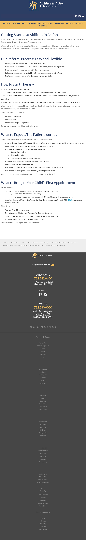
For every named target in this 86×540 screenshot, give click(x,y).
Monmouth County (43, 337)
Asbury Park (43, 343)
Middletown (43, 430)
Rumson (43, 456)
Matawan (43, 427)
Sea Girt (43, 459)
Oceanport (43, 448)
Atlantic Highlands (43, 346)
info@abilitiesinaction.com (41, 265)
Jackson (43, 497)
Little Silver (43, 404)
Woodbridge (43, 529)
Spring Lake (43, 474)
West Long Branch (43, 482)
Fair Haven (43, 372)
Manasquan (43, 422)
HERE (70, 200)
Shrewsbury (43, 462)
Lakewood (43, 500)
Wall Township (43, 480)
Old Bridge (43, 524)
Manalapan (43, 409)
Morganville (43, 433)
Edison (43, 518)
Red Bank (43, 453)
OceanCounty (43, 490)
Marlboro (43, 424)
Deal (43, 357)
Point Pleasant (43, 503)
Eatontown (43, 369)
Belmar (43, 348)
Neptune (43, 436)
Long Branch (43, 406)
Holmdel (43, 395)
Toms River (43, 506)
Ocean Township (43, 451)
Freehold (43, 377)
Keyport (43, 401)
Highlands (43, 383)
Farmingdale (43, 375)
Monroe (43, 521)
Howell (43, 398)
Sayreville (43, 526)
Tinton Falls (43, 477)
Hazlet (43, 380)
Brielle (43, 351)
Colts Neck (43, 354)
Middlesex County (43, 512)
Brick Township (43, 495)
